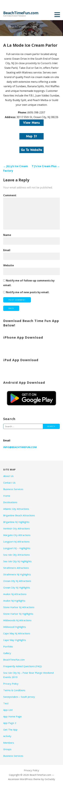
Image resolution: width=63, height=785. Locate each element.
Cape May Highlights (14, 640)
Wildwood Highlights (14, 626)
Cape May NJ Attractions (16, 633)
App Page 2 (9, 723)
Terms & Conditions (14, 690)
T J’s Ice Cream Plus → (46, 166)
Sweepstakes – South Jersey (19, 696)
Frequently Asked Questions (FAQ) (22, 666)
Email (6, 250)
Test (6, 703)
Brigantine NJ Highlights (16, 521)
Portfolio (8, 646)
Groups (7, 749)
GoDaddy (50, 779)
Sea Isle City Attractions (16, 554)
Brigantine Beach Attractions (19, 515)
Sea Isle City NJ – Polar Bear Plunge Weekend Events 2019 (28, 675)
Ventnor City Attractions (16, 528)
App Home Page (12, 716)
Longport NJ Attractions (16, 541)
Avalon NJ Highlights (14, 600)
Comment (9, 195)
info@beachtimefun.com (20, 447)
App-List (8, 709)
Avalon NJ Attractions (14, 594)
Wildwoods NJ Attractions (17, 620)
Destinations (10, 502)
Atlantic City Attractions (16, 508)
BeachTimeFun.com (20, 12)
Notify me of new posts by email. (27, 292)
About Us (8, 476)
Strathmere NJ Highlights (17, 574)
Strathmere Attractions (16, 567)
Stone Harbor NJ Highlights (18, 613)
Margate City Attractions (17, 535)
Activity (7, 736)
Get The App (10, 729)
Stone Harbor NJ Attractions (18, 607)
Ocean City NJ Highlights (16, 587)
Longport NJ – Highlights (16, 548)
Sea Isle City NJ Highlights (17, 561)
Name (7, 235)
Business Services (13, 489)
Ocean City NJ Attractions (17, 581)
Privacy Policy (10, 683)
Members (8, 742)
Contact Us (9, 482)
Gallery (7, 653)
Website (8, 265)
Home (6, 495)
